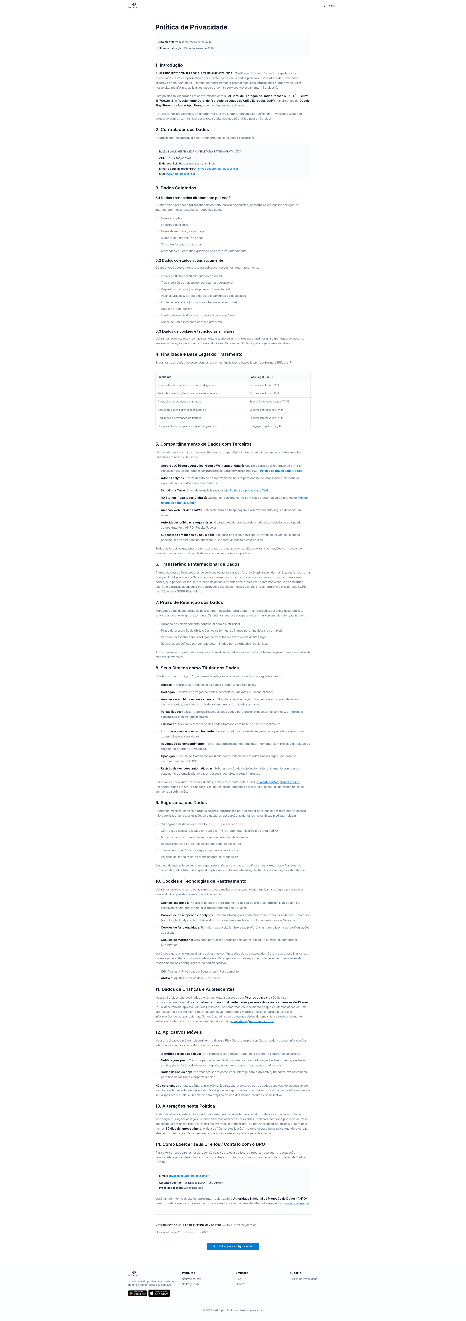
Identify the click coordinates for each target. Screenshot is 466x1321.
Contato (240, 1284)
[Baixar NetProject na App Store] (159, 1293)
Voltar (332, 5)
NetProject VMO (192, 1284)
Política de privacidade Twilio (250, 490)
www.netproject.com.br (180, 173)
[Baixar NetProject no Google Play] (137, 1293)
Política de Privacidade (303, 1278)
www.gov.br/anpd (297, 1203)
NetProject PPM (191, 1278)
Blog (238, 1278)
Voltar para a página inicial (236, 1246)
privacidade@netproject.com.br (218, 168)
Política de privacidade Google (281, 471)
